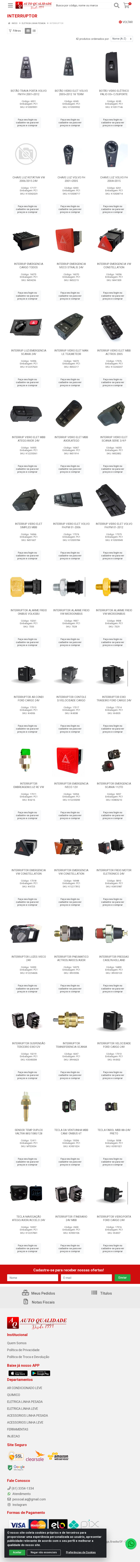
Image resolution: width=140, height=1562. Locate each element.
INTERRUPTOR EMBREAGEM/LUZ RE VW (28, 785)
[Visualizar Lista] (34, 31)
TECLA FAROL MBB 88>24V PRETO (114, 1131)
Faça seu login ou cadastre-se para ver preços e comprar (27, 122)
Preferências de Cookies (81, 1552)
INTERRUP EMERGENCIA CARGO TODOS (28, 265)
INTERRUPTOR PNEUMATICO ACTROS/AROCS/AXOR (71, 958)
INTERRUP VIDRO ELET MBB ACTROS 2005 (114, 352)
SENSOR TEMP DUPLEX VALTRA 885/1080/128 (29, 1131)
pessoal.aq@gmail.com (29, 1499)
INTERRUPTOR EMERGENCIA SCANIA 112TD (114, 785)
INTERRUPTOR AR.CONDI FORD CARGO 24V (29, 698)
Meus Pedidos (42, 1293)
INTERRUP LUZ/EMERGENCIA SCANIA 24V (28, 352)
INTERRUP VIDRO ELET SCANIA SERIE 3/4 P (114, 439)
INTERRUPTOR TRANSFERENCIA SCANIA (71, 1045)
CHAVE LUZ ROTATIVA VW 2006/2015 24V (29, 179)
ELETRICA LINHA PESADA (25, 1402)
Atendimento (21, 1494)
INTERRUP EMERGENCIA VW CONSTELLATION (114, 265)
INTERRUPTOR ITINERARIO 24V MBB (71, 1218)
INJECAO (13, 1436)
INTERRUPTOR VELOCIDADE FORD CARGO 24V (114, 1045)
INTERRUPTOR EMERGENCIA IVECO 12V (71, 785)
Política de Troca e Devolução (28, 1357)
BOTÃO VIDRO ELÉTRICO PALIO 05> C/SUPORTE (114, 92)
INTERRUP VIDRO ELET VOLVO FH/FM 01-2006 (71, 525)
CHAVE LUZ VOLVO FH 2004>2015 (114, 179)
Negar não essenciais (44, 1552)
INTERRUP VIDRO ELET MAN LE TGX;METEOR (71, 352)
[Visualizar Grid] (28, 31)
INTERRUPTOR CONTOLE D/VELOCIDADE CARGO (71, 698)
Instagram (19, 1505)
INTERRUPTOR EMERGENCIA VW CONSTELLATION (28, 872)
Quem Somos (17, 1343)
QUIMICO (13, 1395)
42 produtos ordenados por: (92, 39)
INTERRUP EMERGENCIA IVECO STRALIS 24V (71, 265)
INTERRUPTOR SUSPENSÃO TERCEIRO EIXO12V (28, 1045)
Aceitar (17, 1552)
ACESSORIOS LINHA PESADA (27, 1415)
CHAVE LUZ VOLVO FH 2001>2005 (71, 179)
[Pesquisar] (116, 5)
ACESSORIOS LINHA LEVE (25, 1422)
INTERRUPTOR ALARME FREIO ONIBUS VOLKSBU (29, 612)
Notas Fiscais (43, 1302)
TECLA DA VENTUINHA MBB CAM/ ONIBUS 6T (71, 1131)
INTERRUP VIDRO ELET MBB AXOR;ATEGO (71, 439)
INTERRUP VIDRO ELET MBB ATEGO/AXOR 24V (28, 439)
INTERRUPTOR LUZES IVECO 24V (28, 958)
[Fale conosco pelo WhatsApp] (130, 1543)
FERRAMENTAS (17, 1429)
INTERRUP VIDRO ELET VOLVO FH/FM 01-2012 (114, 525)
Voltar (127, 22)
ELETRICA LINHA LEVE (22, 1409)
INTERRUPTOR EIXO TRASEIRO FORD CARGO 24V (114, 698)
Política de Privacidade (23, 1350)
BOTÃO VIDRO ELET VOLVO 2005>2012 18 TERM (71, 92)
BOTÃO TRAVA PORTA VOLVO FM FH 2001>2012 (29, 92)
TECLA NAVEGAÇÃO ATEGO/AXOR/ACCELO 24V (28, 1218)
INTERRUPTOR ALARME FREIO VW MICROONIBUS (71, 612)
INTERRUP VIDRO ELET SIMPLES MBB (28, 525)
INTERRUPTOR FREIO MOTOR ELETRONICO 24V (113, 872)
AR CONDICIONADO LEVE (24, 1388)
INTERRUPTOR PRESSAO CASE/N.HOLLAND (114, 958)
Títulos (105, 1293)
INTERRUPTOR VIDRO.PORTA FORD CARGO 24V (114, 1218)
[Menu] (10, 5)
